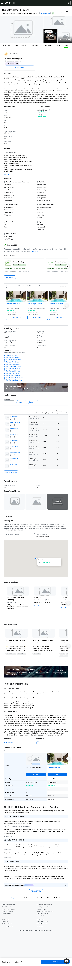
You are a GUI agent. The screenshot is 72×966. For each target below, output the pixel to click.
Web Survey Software (42, 913)
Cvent (3, 7)
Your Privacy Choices (8, 926)
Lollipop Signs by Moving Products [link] (16, 640)
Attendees (7, 399)
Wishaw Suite (14, 434)
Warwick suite (14, 428)
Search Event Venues (8, 907)
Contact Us (5, 921)
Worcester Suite (15, 452)
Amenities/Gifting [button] (10, 653)
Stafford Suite (14, 459)
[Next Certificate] (67, 266)
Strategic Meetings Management (45, 911)
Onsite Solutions (6, 913)
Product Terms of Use (42, 921)
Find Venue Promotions (8, 909)
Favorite (67, 11)
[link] (16, 633)
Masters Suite (14, 416)
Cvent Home (5, 919)
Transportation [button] (36, 653)
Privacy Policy (40, 919)
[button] (21, 29)
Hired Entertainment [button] (65, 656)
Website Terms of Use (42, 923)
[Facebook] (37, 742)
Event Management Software (44, 904)
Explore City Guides (7, 911)
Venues (9, 7)
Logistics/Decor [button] (21, 653)
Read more (7, 174)
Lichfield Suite (14, 440)
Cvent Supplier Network (8, 904)
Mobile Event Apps (41, 909)
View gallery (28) (65, 39)
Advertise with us (41, 926)
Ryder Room (13, 465)
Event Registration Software (44, 907)
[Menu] (2, 2)
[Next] (70, 46)
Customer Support (7, 923)
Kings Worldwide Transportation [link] (43, 640)
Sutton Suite (14, 446)
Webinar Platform (41, 916)
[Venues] (68, 3)
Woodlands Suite (15, 422)
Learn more (36, 251)
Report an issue (16, 898)
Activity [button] (62, 653)
